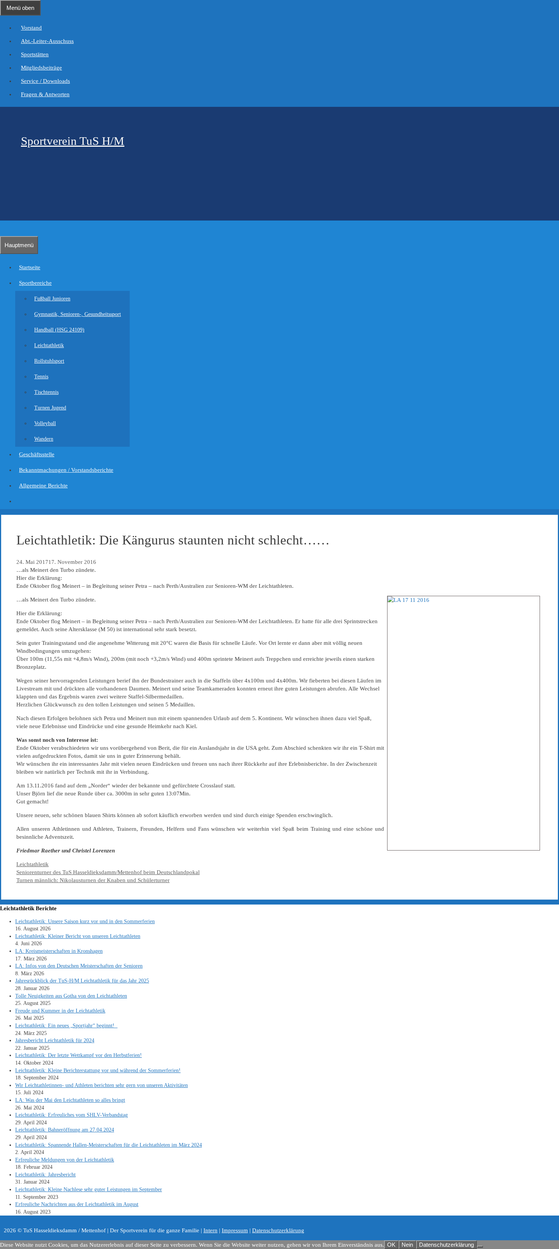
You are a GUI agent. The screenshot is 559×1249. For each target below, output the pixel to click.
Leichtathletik (49, 345)
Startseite (29, 267)
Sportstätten (35, 54)
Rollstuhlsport (49, 361)
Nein (407, 1244)
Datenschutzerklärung (278, 1230)
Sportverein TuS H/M (72, 141)
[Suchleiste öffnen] (4, 228)
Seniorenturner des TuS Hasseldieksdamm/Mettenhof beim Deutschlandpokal (108, 872)
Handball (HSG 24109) (59, 330)
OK (391, 1244)
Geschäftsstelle (36, 454)
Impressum (235, 1230)
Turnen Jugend (50, 408)
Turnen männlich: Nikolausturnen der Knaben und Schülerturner (93, 880)
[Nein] (480, 1247)
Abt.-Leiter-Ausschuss (47, 41)
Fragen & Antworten (45, 94)
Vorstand (31, 28)
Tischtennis (46, 392)
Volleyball (45, 423)
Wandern (43, 439)
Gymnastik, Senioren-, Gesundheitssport (77, 314)
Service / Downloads (45, 81)
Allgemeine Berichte (43, 485)
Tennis (41, 376)
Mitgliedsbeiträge (41, 68)
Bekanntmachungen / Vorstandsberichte (66, 470)
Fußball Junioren (52, 299)
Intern (210, 1230)
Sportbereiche (35, 283)
